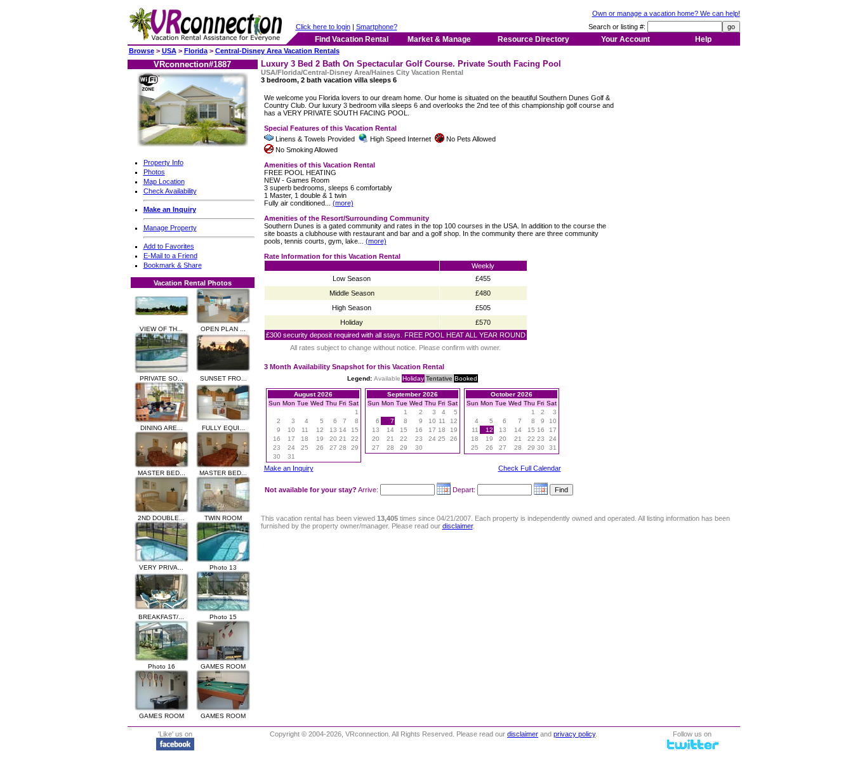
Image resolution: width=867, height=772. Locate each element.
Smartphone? (376, 26)
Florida (196, 51)
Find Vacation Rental (351, 39)
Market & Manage (439, 39)
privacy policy (574, 734)
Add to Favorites (168, 246)
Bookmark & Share (172, 265)
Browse (141, 51)
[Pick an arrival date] (444, 490)
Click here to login (323, 26)
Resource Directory (533, 39)
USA (169, 51)
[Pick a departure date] (541, 490)
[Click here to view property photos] (192, 144)
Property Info (163, 162)
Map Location (164, 181)
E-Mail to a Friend (170, 255)
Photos (154, 172)
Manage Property (170, 228)
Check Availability (170, 191)
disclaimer (457, 526)
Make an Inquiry (289, 468)
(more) (343, 203)
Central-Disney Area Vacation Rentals (277, 51)
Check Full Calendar (529, 468)
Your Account (625, 39)
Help (703, 39)
